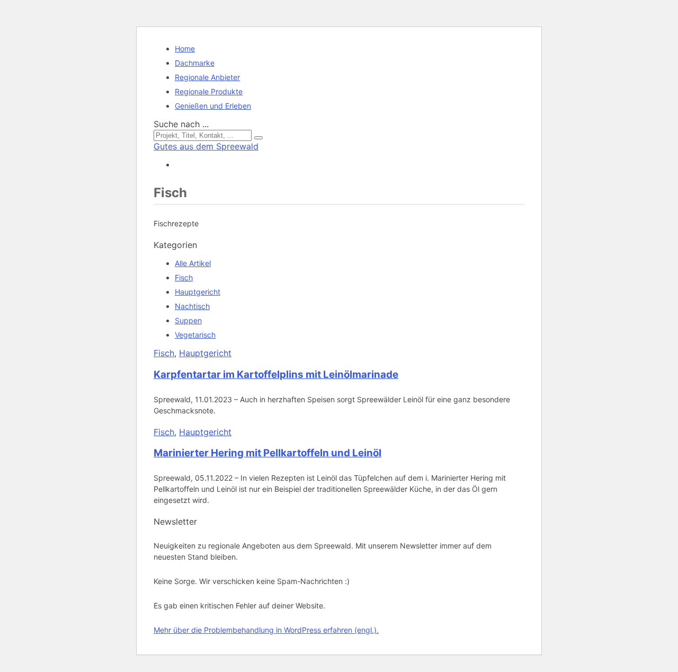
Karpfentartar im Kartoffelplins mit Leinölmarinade (276, 374)
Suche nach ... (181, 124)
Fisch (184, 277)
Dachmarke (195, 62)
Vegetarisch (195, 334)
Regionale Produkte (209, 91)
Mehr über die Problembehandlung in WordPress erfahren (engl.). (266, 629)
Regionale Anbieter (207, 77)
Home (185, 48)
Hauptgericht (197, 291)
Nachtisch (192, 306)
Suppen (188, 320)
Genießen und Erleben (213, 105)
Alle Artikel (193, 263)
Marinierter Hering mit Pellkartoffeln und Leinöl (267, 453)
